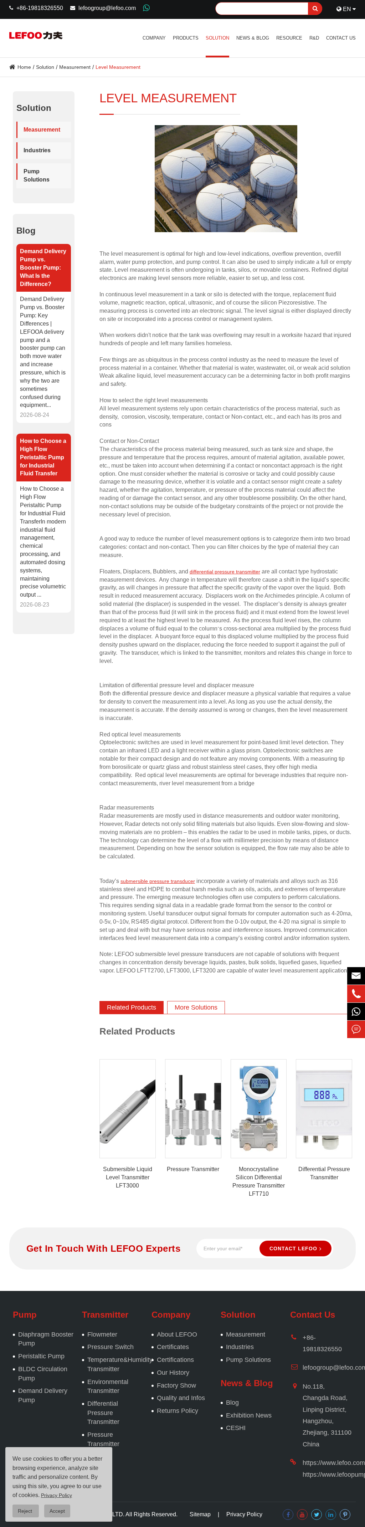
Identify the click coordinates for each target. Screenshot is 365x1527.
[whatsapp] (356, 1011)
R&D (314, 38)
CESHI (236, 1427)
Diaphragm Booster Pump (45, 1339)
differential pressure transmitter (225, 571)
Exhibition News (249, 1415)
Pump (25, 1314)
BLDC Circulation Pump (42, 1373)
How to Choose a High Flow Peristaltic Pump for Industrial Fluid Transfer (43, 457)
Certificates (173, 1346)
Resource (289, 38)
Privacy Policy (244, 1514)
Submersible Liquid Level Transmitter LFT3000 (127, 1177)
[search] (315, 8)
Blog (26, 230)
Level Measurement (118, 67)
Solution (217, 38)
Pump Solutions (37, 175)
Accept (57, 1511)
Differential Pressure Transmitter (324, 1173)
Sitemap (200, 1514)
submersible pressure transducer (157, 881)
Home (24, 67)
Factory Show (176, 1385)
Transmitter (105, 1314)
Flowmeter (102, 1334)
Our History (173, 1372)
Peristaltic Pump (41, 1356)
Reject (26, 1511)
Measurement (75, 67)
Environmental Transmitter (107, 1386)
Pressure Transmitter (193, 1169)
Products (186, 38)
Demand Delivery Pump (42, 1395)
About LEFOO (177, 1334)
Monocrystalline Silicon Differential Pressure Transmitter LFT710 (258, 1181)
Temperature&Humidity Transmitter (115, 1364)
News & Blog (252, 38)
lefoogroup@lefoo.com (107, 8)
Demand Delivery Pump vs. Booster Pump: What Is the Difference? (43, 267)
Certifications (175, 1359)
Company (154, 38)
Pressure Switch (110, 1346)
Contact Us (341, 38)
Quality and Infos (181, 1397)
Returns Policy (177, 1410)
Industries (37, 150)
